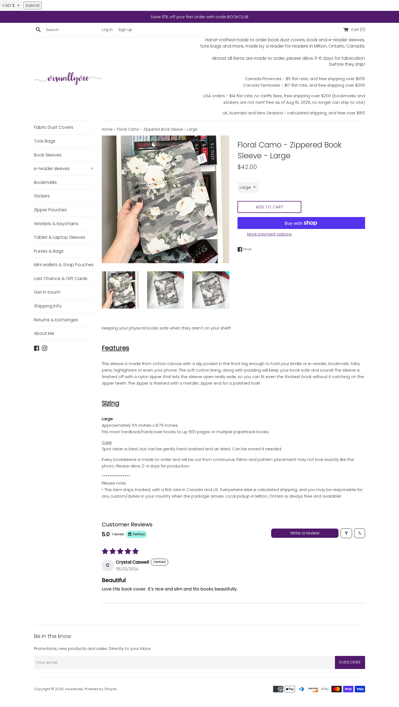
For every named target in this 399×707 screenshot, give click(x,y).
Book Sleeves (47, 155)
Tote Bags (44, 141)
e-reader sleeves (64, 168)
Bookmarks (45, 182)
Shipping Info (48, 306)
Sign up (125, 29)
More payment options (269, 234)
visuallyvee (74, 689)
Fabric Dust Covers (53, 127)
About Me (44, 333)
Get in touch (47, 292)
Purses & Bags (49, 251)
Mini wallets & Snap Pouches (64, 265)
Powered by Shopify (100, 689)
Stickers (42, 196)
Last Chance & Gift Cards (60, 278)
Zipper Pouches (50, 210)
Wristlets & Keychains (56, 224)
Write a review (304, 533)
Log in (107, 29)
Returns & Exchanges (56, 320)
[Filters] (346, 533)
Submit (33, 5)
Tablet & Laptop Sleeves (59, 237)
